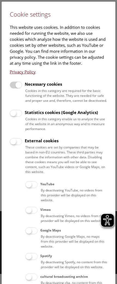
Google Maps (50, 230)
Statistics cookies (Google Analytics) (61, 112)
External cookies (42, 140)
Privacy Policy (23, 72)
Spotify (46, 256)
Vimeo (45, 209)
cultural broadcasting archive (64, 276)
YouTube (47, 184)
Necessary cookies (43, 84)
